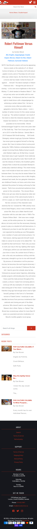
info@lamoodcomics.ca (20, 506)
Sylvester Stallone (21, 61)
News (16, 12)
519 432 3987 (21, 502)
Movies (12, 58)
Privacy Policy (18, 462)
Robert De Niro (21, 58)
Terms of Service (18, 452)
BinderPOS (25, 520)
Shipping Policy (18, 455)
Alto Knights (18, 36)
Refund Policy (18, 459)
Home (11, 12)
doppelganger (19, 55)
